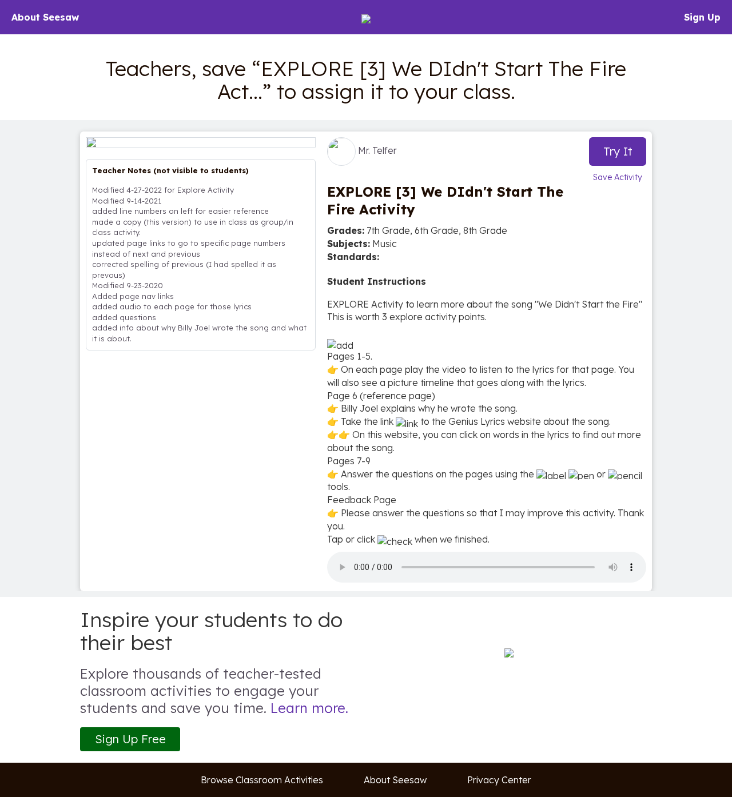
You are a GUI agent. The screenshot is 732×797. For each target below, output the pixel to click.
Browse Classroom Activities (262, 780)
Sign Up (702, 17)
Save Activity (617, 177)
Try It (617, 151)
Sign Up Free (130, 739)
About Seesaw (45, 17)
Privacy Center (499, 780)
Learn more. (309, 707)
